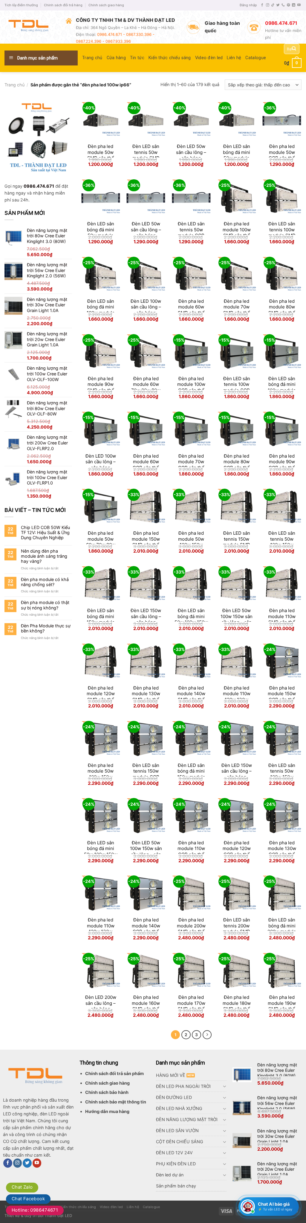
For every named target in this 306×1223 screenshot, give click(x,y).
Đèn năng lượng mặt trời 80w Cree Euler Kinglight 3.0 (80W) (277, 1070)
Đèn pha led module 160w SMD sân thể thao (146, 1006)
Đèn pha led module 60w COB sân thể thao (146, 464)
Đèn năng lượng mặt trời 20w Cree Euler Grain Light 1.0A (277, 1169)
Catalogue (255, 57)
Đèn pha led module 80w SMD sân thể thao (281, 310)
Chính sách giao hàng (106, 5)
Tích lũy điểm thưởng (21, 5)
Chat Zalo (22, 1187)
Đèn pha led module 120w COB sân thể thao (237, 851)
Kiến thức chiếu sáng (170, 57)
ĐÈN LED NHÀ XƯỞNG (179, 1108)
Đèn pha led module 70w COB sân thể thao (191, 464)
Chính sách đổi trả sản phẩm (114, 1073)
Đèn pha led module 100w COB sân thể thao (191, 387)
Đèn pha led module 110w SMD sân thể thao (282, 619)
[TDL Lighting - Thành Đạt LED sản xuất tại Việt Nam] (30, 27)
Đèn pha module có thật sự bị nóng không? (45, 605)
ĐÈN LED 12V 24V (174, 1152)
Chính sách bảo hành (106, 1092)
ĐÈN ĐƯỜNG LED (174, 1097)
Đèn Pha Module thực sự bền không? (46, 628)
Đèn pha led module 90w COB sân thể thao (282, 464)
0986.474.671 (39, 186)
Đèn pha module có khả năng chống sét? (45, 582)
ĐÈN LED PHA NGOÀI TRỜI (183, 1086)
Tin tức (137, 57)
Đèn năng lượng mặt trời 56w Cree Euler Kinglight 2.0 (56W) (277, 1103)
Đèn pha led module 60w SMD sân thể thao (191, 310)
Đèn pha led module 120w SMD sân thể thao (101, 696)
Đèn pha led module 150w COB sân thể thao (282, 696)
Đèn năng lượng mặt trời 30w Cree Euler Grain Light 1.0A (277, 1136)
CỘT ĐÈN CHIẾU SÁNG (179, 1141)
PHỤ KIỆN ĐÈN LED (176, 1163)
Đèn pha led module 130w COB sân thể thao (282, 851)
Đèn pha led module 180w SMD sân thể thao (237, 1006)
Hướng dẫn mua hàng (107, 1111)
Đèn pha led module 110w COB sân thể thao (191, 851)
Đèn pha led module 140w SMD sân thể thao (191, 696)
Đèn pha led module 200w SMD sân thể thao (191, 928)
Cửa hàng (116, 57)
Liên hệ (234, 57)
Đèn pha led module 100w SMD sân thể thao (237, 232)
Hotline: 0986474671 (35, 1210)
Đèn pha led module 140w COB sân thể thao (146, 928)
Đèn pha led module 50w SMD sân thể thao (100, 155)
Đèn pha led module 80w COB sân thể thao (237, 464)
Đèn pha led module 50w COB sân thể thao (282, 155)
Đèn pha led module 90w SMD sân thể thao (100, 387)
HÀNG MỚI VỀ (170, 1075)
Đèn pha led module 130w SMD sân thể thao (146, 696)
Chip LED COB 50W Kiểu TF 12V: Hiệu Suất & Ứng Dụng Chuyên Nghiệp (45, 532)
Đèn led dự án (169, 1174)
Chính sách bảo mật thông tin (115, 1101)
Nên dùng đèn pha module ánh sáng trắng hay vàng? (44, 556)
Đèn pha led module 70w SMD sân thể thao (236, 310)
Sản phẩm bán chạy (176, 1185)
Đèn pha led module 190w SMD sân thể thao (282, 1006)
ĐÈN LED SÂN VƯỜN (177, 1130)
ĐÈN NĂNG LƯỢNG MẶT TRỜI (187, 1119)
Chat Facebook (28, 1198)
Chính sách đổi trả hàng (63, 5)
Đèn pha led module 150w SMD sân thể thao (146, 542)
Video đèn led (209, 57)
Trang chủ (92, 57)
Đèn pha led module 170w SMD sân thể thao (191, 1006)
